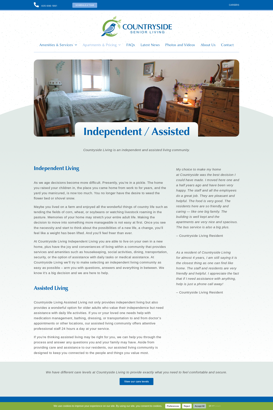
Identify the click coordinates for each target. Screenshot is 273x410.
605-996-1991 (49, 5)
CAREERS (234, 4)
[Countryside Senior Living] (136, 17)
